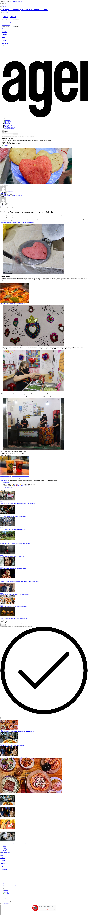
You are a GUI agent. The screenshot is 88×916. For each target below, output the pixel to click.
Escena (1, 501)
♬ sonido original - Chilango (8, 487)
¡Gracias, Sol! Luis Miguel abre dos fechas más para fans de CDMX (13, 516)
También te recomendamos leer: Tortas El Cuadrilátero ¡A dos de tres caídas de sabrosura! (17, 222)
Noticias (4, 32)
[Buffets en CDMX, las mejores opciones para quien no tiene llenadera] (7, 604)
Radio (4, 29)
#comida (22, 485)
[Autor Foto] (3, 191)
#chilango (19, 485)
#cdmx (18, 484)
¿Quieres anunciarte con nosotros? (10, 127)
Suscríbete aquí (3, 480)
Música (4, 37)
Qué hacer (5, 43)
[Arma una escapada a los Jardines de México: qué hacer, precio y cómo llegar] (7, 540)
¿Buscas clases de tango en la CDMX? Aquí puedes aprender (12, 556)
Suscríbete (6, 126)
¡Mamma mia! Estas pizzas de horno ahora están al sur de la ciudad (13, 303)
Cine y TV (5, 40)
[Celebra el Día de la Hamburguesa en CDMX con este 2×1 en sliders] (7, 616)
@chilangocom (6, 482)
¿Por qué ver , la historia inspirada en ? (13, 757)
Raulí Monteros (11, 191)
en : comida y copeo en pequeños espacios (12, 745)
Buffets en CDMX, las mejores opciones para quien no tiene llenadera (13, 606)
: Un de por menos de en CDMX (17, 731)
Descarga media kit (8, 125)
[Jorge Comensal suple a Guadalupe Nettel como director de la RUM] (7, 566)
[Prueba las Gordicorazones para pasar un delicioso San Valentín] (7, 804)
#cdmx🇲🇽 (15, 485)
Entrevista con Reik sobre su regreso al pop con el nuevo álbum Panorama (14, 594)
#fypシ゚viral (27, 485)
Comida (4, 34)
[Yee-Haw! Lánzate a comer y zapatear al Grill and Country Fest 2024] (7, 526)
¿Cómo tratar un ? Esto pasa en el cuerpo (11, 830)
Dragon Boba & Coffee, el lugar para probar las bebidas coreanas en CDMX (14, 476)
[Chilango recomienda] (9, 729)
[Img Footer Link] (4, 881)
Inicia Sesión (5, 12)
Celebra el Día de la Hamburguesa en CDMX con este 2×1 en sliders (13, 618)
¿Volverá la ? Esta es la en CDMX (17, 842)
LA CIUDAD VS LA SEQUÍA (16, 1)
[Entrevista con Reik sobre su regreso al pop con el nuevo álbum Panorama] (7, 592)
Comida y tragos (3, 193)
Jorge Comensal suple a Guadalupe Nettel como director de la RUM (13, 568)
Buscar (13, 147)
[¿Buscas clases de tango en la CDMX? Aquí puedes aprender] (7, 554)
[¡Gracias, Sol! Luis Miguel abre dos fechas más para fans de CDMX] (7, 514)
